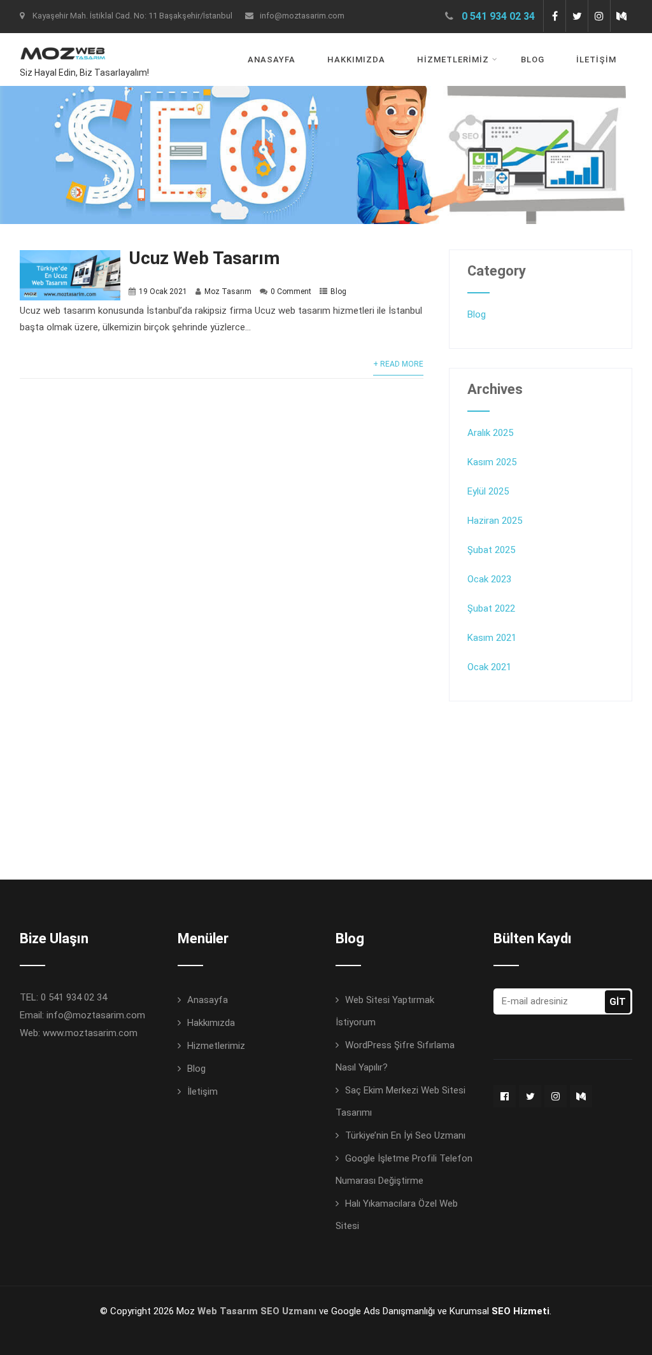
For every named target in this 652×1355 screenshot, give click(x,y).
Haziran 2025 (494, 520)
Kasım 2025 (491, 462)
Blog (532, 59)
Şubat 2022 (491, 608)
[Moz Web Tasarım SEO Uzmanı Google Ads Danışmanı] (63, 41)
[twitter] (576, 16)
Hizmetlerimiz (453, 59)
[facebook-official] (504, 1096)
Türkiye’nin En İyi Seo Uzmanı (405, 1135)
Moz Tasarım (228, 291)
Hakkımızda (356, 59)
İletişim (596, 59)
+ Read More (398, 364)
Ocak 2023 (489, 579)
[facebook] (554, 16)
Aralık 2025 (490, 433)
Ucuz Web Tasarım (204, 258)
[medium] (621, 16)
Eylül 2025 (488, 491)
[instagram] (599, 16)
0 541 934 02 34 (498, 16)
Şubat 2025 (491, 550)
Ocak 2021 (489, 667)
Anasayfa (271, 59)
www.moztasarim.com (90, 1033)
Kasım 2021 (491, 637)
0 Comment (291, 291)
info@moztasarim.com (302, 15)
